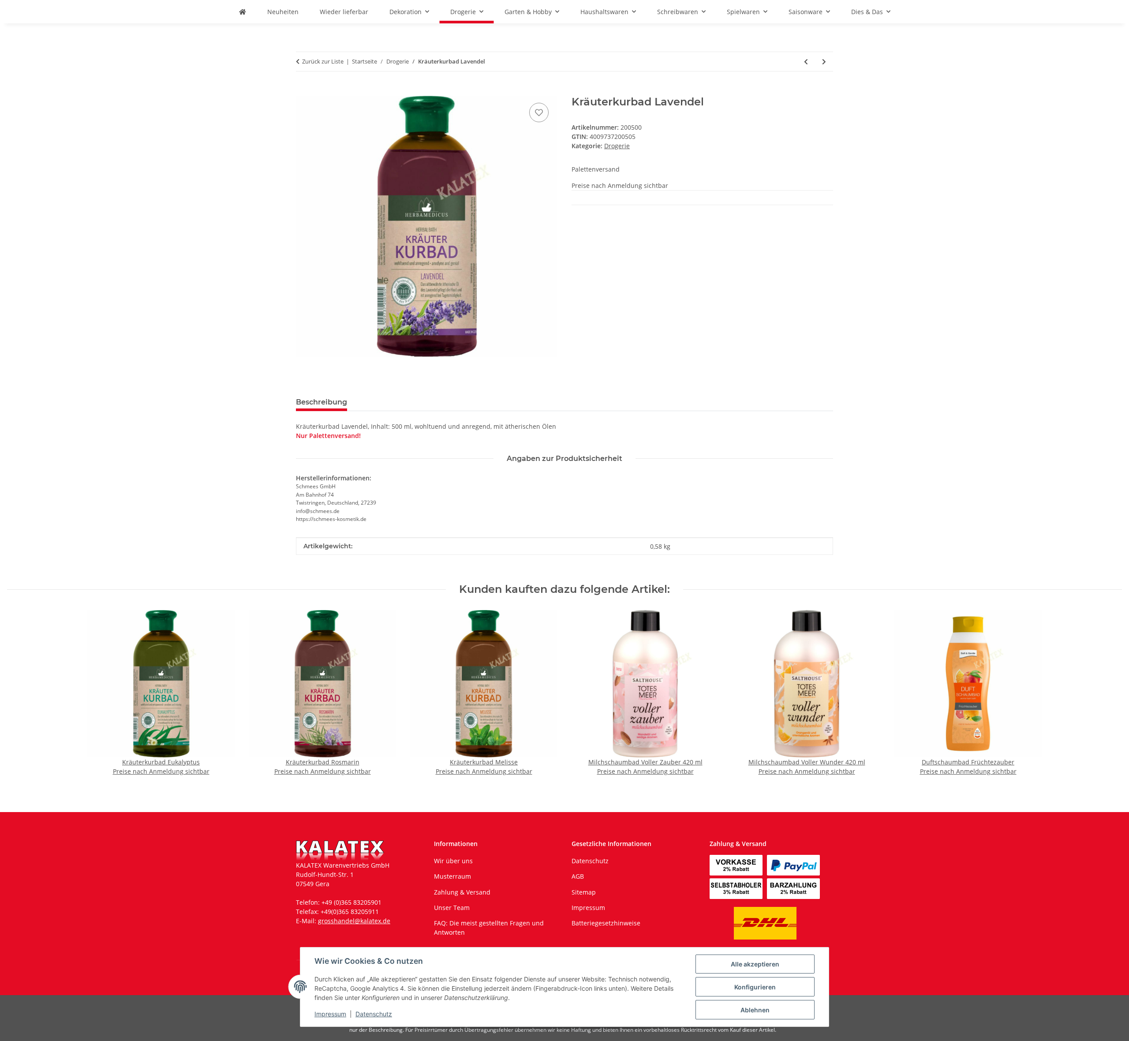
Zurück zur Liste (323, 61)
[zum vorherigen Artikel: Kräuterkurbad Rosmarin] (806, 61)
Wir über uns (453, 861)
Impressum (330, 1014)
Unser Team (452, 907)
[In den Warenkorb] (303, 91)
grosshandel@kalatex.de (354, 921)
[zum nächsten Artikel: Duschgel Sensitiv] (824, 61)
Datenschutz (373, 1014)
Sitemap (584, 892)
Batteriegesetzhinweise (606, 923)
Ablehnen (755, 1010)
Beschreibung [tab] (321, 402)
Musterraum (452, 876)
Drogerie (617, 146)
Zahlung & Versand (462, 892)
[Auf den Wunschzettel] (539, 112)
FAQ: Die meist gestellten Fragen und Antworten (489, 927)
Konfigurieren (755, 987)
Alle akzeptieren (755, 964)
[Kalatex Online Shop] (242, 11)
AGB (578, 876)
